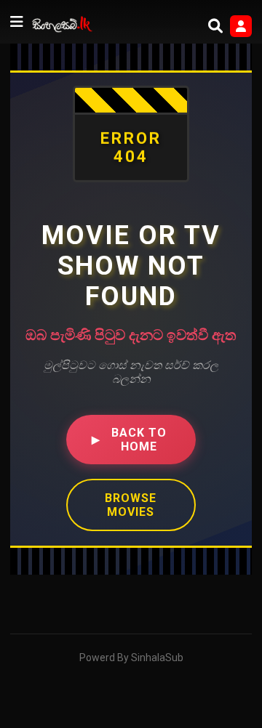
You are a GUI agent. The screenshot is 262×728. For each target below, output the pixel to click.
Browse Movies (130, 505)
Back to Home (129, 439)
